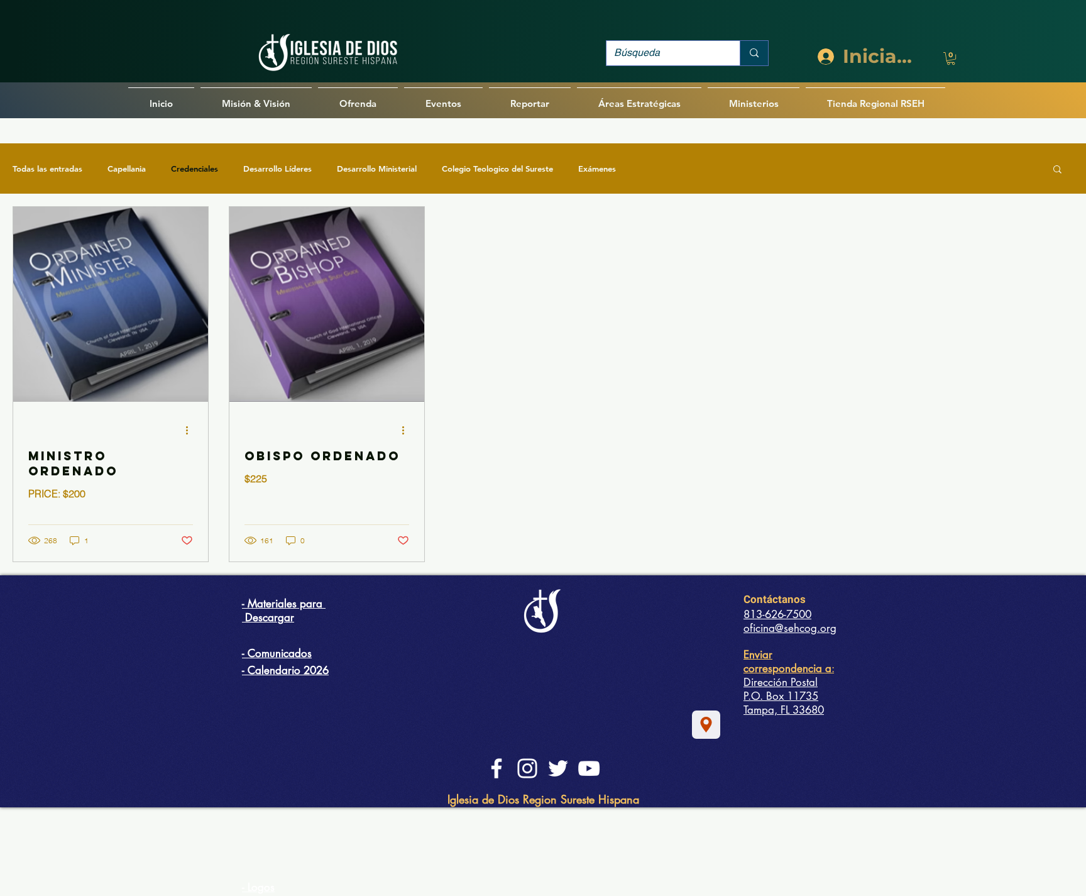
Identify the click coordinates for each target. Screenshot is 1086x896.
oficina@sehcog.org (789, 628)
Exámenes (597, 168)
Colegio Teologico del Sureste (497, 168)
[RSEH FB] (496, 768)
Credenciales (194, 168)
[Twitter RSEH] (558, 768)
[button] (950, 58)
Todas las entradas (47, 168)
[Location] (706, 725)
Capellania (126, 168)
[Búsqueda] (754, 53)
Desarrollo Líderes (277, 168)
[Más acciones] (191, 430)
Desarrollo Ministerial (377, 168)
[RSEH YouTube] (589, 768)
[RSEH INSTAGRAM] (527, 768)
